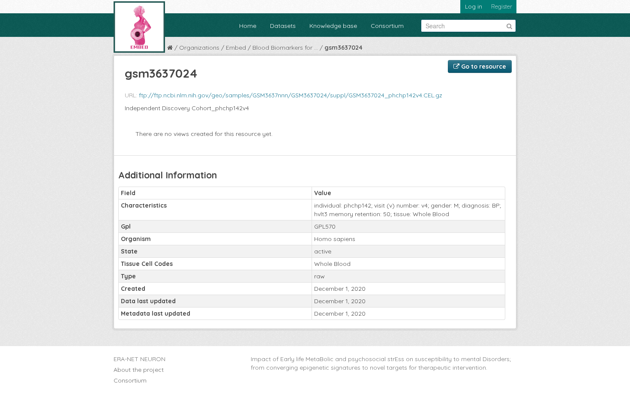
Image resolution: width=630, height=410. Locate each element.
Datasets (283, 26)
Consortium (387, 26)
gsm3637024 (343, 47)
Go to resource (482, 66)
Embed (236, 47)
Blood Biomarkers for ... (285, 47)
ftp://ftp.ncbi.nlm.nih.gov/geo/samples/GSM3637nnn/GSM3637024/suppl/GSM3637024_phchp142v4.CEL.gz (290, 95)
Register (501, 6)
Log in (473, 6)
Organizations (199, 47)
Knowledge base (333, 26)
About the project (139, 370)
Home (247, 26)
